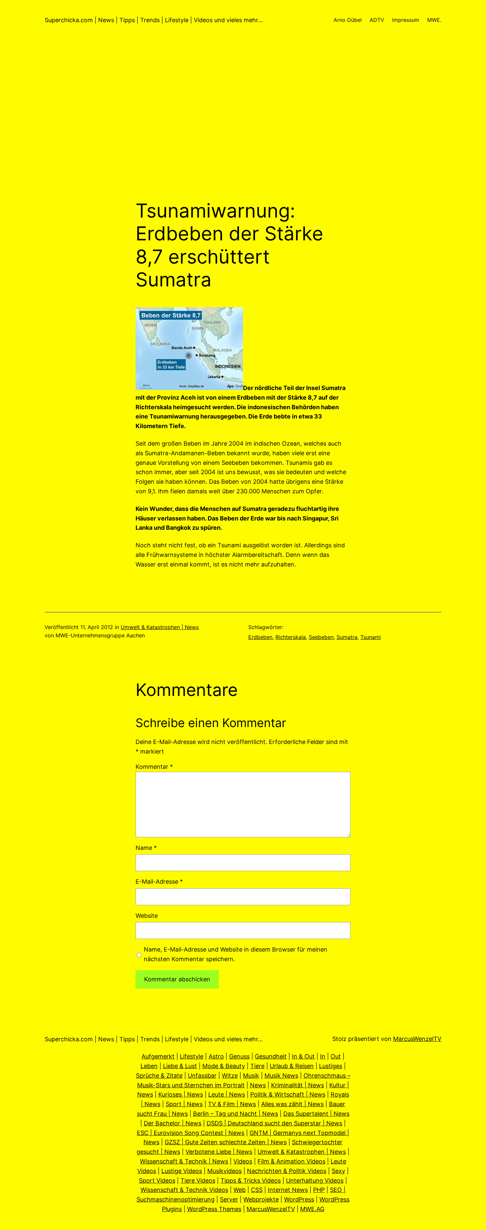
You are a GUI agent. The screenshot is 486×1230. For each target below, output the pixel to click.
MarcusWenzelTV (417, 1038)
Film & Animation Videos (291, 1161)
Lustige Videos (181, 1170)
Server (229, 1199)
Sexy (338, 1170)
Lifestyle (191, 1056)
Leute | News (226, 1094)
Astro (216, 1056)
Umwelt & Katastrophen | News (160, 627)
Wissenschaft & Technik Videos (184, 1189)
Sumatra (347, 637)
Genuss (239, 1056)
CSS (257, 1189)
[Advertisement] (243, 129)
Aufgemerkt (158, 1056)
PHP (319, 1189)
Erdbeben (260, 637)
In (322, 1056)
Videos (242, 1161)
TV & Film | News (232, 1104)
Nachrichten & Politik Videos (286, 1170)
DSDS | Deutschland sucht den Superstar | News (274, 1123)
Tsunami (370, 637)
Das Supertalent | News (316, 1113)
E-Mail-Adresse (159, 881)
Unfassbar (202, 1075)
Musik (251, 1075)
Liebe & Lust (180, 1065)
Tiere (257, 1065)
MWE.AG (312, 1208)
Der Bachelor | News (172, 1123)
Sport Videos (157, 1180)
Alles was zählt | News (292, 1104)
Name (146, 847)
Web (239, 1189)
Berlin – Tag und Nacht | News (235, 1113)
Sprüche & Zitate (159, 1075)
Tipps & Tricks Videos (251, 1180)
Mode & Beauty (223, 1065)
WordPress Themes (214, 1208)
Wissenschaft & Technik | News (184, 1161)
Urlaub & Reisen (292, 1065)
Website (147, 915)
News (258, 1085)
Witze (230, 1075)
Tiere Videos (198, 1180)
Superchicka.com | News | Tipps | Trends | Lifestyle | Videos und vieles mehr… (154, 20)
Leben (149, 1065)
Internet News (288, 1189)
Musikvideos (224, 1170)
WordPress (299, 1199)
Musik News (281, 1075)
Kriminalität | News (297, 1085)
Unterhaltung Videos (315, 1180)
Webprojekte (261, 1199)
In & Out (303, 1056)
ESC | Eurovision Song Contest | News (190, 1132)
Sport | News (184, 1104)
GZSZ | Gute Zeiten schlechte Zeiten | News (226, 1142)
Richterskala (290, 637)
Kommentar (154, 766)
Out (336, 1056)
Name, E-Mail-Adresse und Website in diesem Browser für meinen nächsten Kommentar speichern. (235, 954)
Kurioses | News (180, 1094)
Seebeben (321, 637)
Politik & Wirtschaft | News (287, 1094)
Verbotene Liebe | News (218, 1151)
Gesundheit (271, 1056)
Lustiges (330, 1065)
